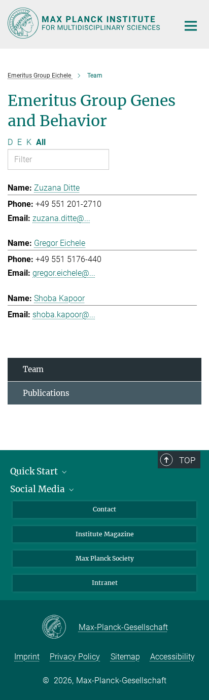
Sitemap (125, 656)
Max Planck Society (105, 558)
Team (33, 369)
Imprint (27, 656)
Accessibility (172, 656)
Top (187, 460)
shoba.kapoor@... (63, 314)
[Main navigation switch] (191, 26)
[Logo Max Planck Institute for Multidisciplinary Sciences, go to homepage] (85, 23)
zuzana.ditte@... (61, 218)
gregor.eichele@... (63, 273)
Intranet (105, 582)
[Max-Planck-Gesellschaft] (60, 627)
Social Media (38, 489)
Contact (104, 509)
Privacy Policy (75, 656)
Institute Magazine (105, 534)
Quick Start (35, 471)
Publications (46, 393)
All (41, 142)
